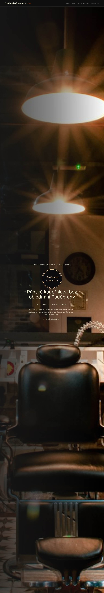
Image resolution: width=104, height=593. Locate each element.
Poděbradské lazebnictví (18, 3)
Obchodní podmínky (83, 3)
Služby (68, 3)
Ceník (73, 3)
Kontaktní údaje (95, 3)
